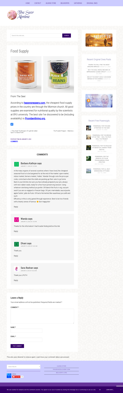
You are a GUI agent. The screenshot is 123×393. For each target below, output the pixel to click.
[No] (121, 390)
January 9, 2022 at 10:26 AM (29, 270)
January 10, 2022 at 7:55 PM (29, 221)
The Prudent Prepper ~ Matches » (63, 131)
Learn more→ (110, 389)
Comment (15, 307)
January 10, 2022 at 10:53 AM (29, 246)
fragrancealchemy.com (61, 369)
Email (13, 336)
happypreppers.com (34, 102)
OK (100, 389)
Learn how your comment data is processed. (52, 357)
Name (13, 327)
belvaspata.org (61, 372)
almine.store (61, 366)
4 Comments (14, 141)
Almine (22, 15)
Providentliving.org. (35, 118)
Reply (16, 207)
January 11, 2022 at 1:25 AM (29, 166)
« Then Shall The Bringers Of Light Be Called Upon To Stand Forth (24, 131)
